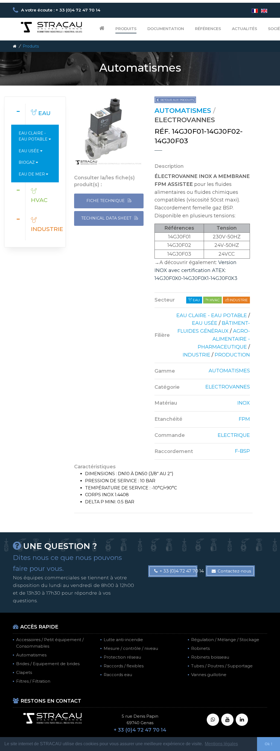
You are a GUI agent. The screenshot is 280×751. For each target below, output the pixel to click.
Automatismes (31, 655)
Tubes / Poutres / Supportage (222, 665)
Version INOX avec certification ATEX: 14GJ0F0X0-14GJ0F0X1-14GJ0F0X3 (195, 270)
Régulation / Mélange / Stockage (225, 639)
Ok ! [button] (268, 744)
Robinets (200, 648)
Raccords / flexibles (124, 665)
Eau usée (29, 150)
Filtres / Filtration (33, 681)
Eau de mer (32, 174)
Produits (125, 28)
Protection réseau (122, 657)
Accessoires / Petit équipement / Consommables (50, 643)
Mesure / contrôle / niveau (131, 648)
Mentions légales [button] (221, 743)
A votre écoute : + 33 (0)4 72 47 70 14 (60, 10)
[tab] (35, 114)
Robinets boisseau (210, 657)
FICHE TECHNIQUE (106, 200)
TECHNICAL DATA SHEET (106, 218)
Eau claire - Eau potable (34, 136)
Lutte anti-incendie (123, 639)
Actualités (244, 28)
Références (208, 28)
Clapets (24, 672)
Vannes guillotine (208, 674)
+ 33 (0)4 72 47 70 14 (178, 571)
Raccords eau (118, 674)
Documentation (165, 28)
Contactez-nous (234, 571)
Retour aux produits (177, 100)
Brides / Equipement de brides (48, 663)
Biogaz (27, 162)
